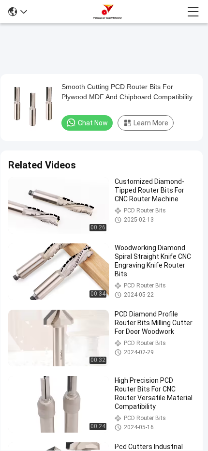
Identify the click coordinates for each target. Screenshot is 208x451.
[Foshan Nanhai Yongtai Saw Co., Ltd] (107, 11)
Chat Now (93, 123)
